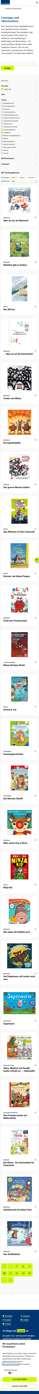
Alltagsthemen (7, 103)
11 (10, 1273)
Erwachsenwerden (8, 112)
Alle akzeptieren (19, 1379)
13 (23, 1273)
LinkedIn (25, 1320)
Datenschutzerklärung (10, 1364)
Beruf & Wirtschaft (8, 106)
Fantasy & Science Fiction (10, 118)
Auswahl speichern (19, 1386)
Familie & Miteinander (9, 115)
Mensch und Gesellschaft (10, 135)
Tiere (4, 153)
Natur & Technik (8, 144)
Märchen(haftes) (8, 141)
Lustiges (5, 132)
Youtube (8, 1324)
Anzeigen (7, 68)
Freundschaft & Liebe (9, 121)
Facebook (7, 1320)
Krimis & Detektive (8, 130)
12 (17, 1273)
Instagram (26, 1316)
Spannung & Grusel (9, 147)
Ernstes (5, 109)
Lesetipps (6, 89)
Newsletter (8, 1316)
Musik (5, 138)
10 (4, 1273)
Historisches (7, 124)
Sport (5, 150)
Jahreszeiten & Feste (9, 127)
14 (29, 1273)
